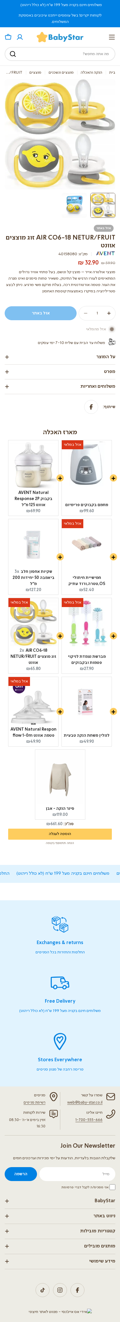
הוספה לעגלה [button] (60, 834)
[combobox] (60, 54)
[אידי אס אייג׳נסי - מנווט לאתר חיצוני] (60, 1312)
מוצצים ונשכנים (61, 72)
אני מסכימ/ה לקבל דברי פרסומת (85, 1187)
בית (112, 72)
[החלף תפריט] (111, 37)
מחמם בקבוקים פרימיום (86, 505)
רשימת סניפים (34, 1102)
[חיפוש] (12, 53)
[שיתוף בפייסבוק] (91, 407)
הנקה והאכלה (91, 72)
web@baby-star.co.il (85, 1102)
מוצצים (35, 72)
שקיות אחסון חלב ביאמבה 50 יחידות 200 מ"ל (33, 578)
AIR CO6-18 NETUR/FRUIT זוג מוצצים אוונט (33, 657)
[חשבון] (19, 37)
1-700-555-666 (89, 1120)
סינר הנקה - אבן (60, 809)
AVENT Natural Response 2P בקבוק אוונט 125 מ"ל (33, 499)
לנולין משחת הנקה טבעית (87, 736)
